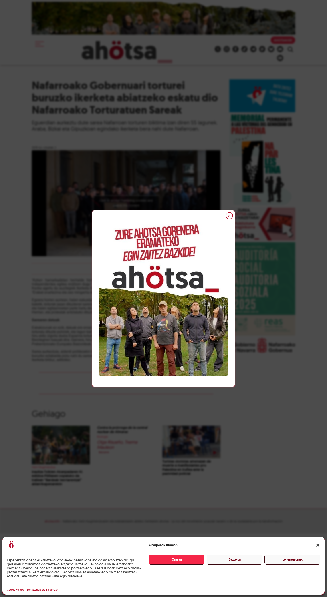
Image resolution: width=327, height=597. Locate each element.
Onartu (177, 559)
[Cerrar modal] (229, 215)
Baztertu (234, 559)
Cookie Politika (15, 589)
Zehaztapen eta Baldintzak (42, 589)
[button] (318, 545)
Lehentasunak (292, 559)
